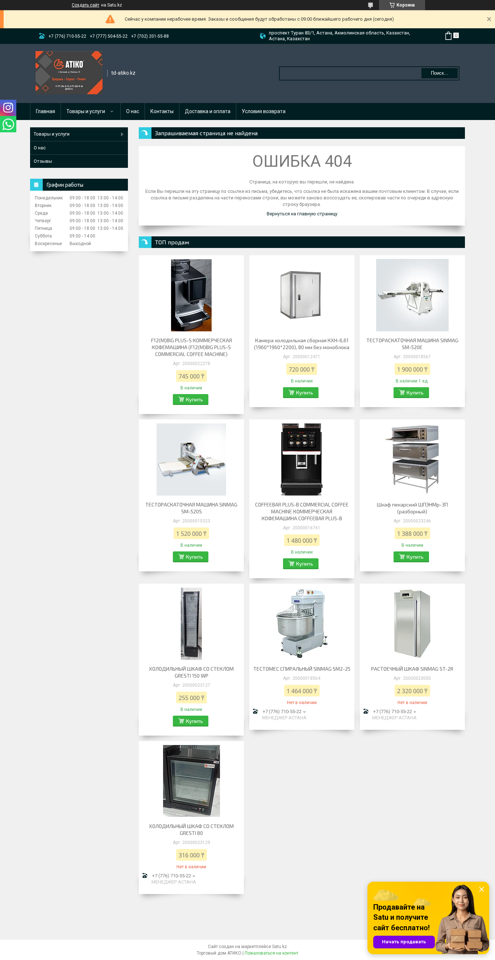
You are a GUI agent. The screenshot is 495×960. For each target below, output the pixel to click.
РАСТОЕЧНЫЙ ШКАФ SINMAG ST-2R (412, 669)
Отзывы (43, 161)
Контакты (162, 111)
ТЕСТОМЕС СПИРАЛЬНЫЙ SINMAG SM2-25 (301, 669)
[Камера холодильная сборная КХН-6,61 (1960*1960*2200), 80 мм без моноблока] (302, 295)
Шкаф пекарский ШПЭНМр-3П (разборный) (412, 507)
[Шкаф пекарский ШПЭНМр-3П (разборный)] (412, 459)
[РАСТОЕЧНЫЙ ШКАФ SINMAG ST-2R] (412, 623)
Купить (194, 399)
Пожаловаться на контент (271, 953)
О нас (132, 111)
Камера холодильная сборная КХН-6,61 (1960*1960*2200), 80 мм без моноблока (301, 343)
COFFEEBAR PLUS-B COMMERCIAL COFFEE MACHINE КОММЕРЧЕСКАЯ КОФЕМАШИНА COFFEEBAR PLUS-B (302, 511)
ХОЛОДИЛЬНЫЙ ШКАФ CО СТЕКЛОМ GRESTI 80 (191, 829)
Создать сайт (85, 5)
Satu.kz (279, 946)
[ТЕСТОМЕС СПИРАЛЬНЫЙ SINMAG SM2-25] (302, 623)
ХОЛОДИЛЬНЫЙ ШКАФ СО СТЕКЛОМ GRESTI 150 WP (191, 672)
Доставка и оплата (207, 111)
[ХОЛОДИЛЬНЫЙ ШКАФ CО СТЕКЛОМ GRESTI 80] (191, 781)
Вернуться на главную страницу (302, 213)
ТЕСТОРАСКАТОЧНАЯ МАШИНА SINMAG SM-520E (412, 343)
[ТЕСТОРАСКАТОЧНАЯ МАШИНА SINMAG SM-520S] (191, 459)
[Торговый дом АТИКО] (69, 73)
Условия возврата (264, 111)
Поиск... (439, 73)
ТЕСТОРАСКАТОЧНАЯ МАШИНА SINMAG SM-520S (191, 507)
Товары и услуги (85, 111)
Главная (45, 111)
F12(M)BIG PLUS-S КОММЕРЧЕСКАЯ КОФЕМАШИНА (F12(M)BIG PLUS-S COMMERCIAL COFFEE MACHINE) (191, 347)
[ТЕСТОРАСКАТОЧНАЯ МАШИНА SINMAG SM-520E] (412, 295)
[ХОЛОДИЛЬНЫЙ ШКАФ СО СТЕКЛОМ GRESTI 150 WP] (191, 623)
